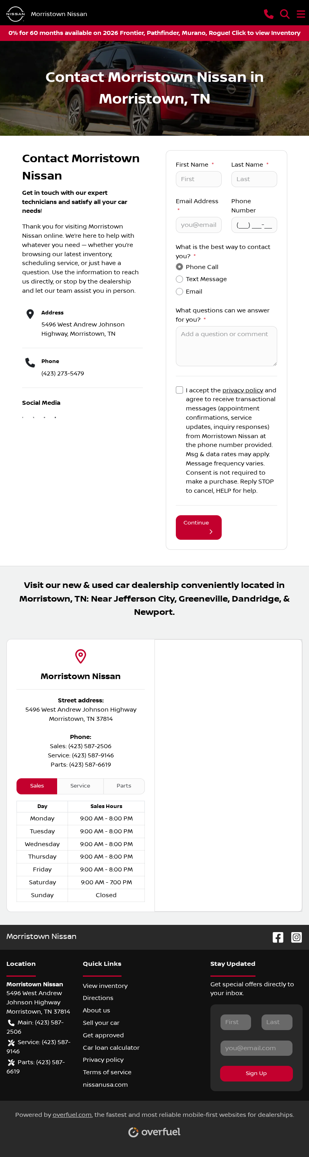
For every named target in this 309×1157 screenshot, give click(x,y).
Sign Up (256, 1073)
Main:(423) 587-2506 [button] (35, 1027)
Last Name (249, 164)
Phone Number (243, 206)
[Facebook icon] (22, 418)
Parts (124, 786)
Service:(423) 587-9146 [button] (38, 1047)
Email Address (197, 206)
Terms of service (107, 1072)
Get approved (103, 1035)
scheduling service (50, 263)
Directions (98, 998)
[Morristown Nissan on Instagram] (293, 937)
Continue (196, 523)
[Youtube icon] (44, 418)
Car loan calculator (111, 1047)
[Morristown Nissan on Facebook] (275, 937)
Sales (37, 786)
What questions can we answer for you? (223, 315)
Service (80, 786)
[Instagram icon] (55, 418)
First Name (195, 164)
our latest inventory (81, 254)
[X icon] (33, 418)
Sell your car (101, 1022)
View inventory (105, 986)
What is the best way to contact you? (223, 251)
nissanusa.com (105, 1084)
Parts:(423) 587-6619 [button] (35, 1067)
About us (96, 1010)
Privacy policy (103, 1059)
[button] (269, 14)
